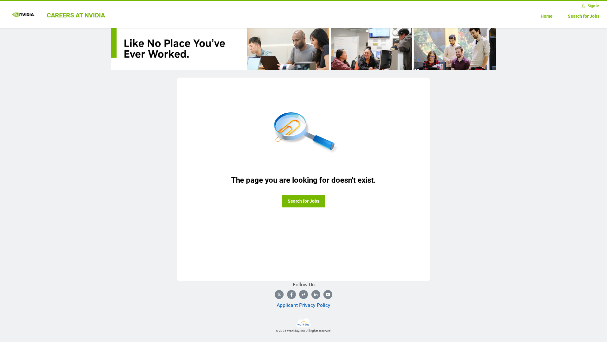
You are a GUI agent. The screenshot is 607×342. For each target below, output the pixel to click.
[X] (279, 294)
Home (547, 16)
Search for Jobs (583, 16)
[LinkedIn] (315, 294)
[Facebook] (291, 294)
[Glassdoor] (303, 294)
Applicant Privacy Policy (303, 305)
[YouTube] (327, 294)
